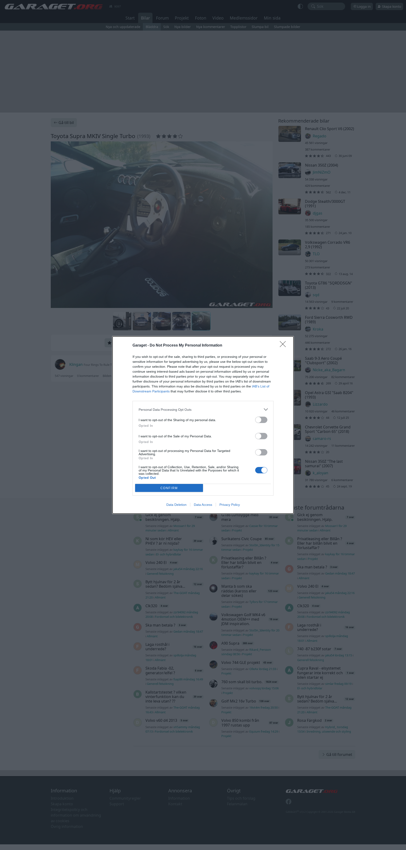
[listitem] (203, 409)
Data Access (203, 505)
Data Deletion (176, 505)
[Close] (284, 345)
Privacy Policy (229, 505)
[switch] (261, 420)
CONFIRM (169, 488)
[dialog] (203, 425)
